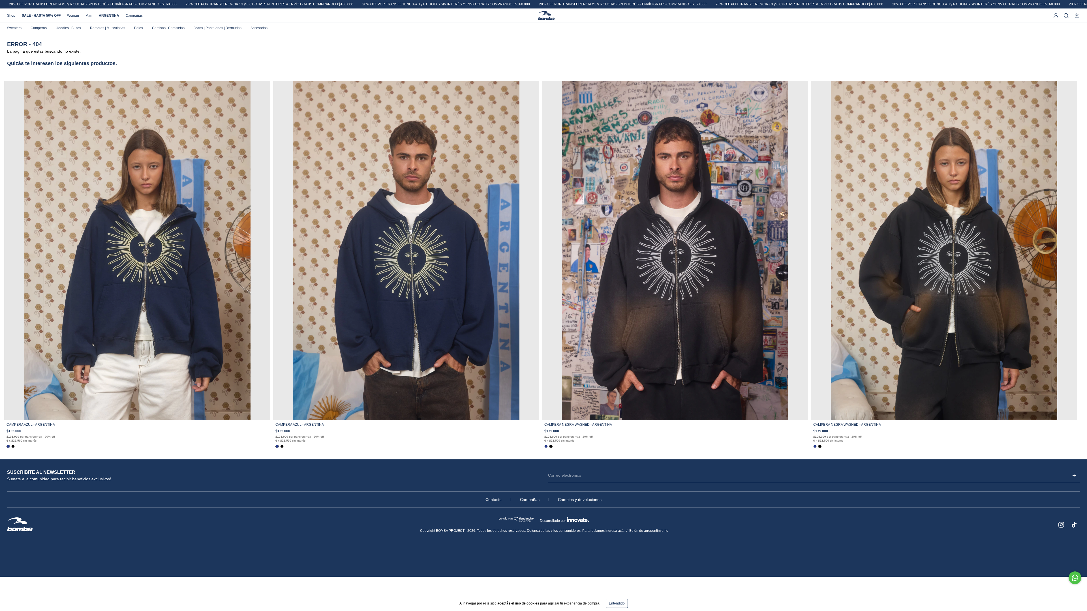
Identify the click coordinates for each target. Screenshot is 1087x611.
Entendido (617, 603)
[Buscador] (1066, 16)
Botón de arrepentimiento (648, 531)
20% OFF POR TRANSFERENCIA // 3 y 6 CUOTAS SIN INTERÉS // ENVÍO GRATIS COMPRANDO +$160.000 (93, 4)
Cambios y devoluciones (580, 499)
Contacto (493, 499)
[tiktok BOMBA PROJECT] (1074, 524)
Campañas (530, 499)
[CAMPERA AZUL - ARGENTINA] (8, 446)
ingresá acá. (614, 531)
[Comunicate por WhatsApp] (1075, 577)
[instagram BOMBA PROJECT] (1061, 524)
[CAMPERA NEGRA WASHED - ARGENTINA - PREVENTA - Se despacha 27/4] (13, 446)
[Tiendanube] (516, 521)
